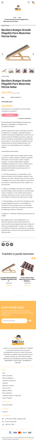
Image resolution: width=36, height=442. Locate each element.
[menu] (31, 2)
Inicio (14, 17)
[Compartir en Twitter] (7, 244)
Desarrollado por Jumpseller (26, 439)
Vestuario (5, 383)
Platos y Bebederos (8, 378)
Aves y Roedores (7, 393)
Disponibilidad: (7, 102)
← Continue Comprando (24, 118)
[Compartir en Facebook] (3, 244)
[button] (28, 2)
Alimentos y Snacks (8, 385)
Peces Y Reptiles (7, 398)
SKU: (2, 97)
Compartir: (5, 241)
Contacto (5, 411)
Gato (19, 17)
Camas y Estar (6, 388)
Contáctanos (10, 115)
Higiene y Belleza (7, 390)
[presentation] (2, 55)
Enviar (30, 320)
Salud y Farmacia (7, 375)
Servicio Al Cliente (7, 405)
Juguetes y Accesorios (9, 380)
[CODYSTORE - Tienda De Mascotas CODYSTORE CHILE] (18, 8)
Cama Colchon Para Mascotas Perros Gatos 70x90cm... (27, 279)
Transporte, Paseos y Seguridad (11, 395)
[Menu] (2, 3)
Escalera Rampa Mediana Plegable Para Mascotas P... (9, 279)
